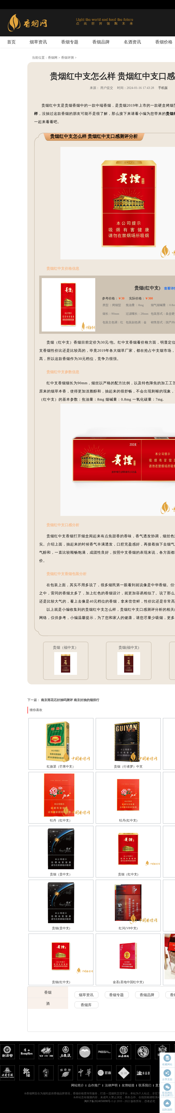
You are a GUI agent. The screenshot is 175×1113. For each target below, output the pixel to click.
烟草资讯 (38, 42)
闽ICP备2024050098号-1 (98, 1101)
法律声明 (111, 1085)
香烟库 (86, 1005)
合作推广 (94, 1085)
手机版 (163, 88)
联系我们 (145, 1085)
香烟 (47, 992)
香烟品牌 (101, 42)
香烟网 (52, 57)
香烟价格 (163, 42)
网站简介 (77, 1085)
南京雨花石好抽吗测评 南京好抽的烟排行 (70, 700)
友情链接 (128, 1085)
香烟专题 (69, 42)
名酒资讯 (132, 42)
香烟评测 (67, 57)
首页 (11, 42)
